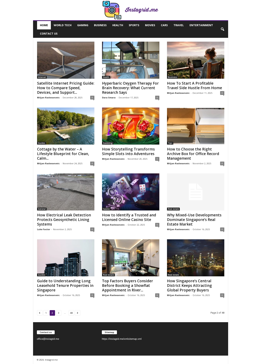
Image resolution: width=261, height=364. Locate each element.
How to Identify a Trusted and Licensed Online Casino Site (129, 217)
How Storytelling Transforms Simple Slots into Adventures (128, 151)
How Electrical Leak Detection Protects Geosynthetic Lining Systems (64, 220)
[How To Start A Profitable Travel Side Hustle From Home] (195, 60)
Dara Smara (109, 97)
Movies (150, 25)
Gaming (82, 25)
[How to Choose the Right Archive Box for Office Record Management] (195, 126)
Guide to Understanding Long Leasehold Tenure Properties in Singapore (65, 285)
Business (100, 25)
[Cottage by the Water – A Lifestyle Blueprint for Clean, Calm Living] (65, 126)
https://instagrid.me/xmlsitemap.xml (122, 338)
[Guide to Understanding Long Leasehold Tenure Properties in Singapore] (65, 257)
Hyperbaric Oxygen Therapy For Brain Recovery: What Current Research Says (130, 88)
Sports (134, 25)
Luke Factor (43, 229)
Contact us (49, 33)
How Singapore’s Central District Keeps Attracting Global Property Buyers (189, 285)
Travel (178, 25)
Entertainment (201, 25)
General (42, 209)
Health (117, 25)
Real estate (173, 209)
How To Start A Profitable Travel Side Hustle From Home (194, 85)
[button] (222, 29)
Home (44, 25)
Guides (41, 143)
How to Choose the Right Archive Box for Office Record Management (193, 154)
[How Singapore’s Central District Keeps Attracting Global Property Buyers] (195, 257)
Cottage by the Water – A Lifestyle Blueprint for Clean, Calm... (63, 154)
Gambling (108, 143)
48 (71, 312)
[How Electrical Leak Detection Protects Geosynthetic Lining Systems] (65, 191)
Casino (106, 209)
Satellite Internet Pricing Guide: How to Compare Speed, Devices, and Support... (65, 88)
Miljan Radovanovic (48, 97)
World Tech (62, 25)
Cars (164, 25)
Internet (42, 77)
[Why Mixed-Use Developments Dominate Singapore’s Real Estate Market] (195, 191)
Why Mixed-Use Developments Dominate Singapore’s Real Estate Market (194, 220)
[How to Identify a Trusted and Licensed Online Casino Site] (130, 191)
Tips (170, 143)
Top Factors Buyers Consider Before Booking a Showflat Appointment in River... (127, 285)
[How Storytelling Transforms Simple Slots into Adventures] (130, 126)
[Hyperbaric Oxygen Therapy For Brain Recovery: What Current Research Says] (130, 60)
